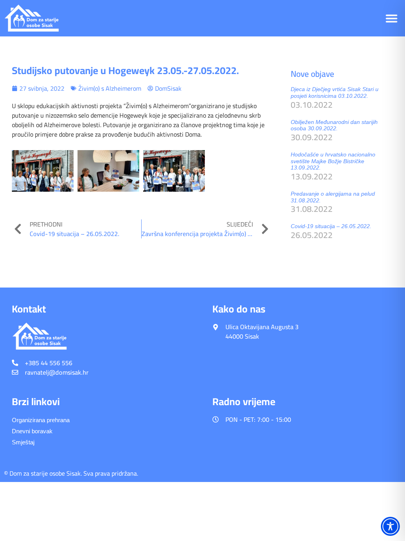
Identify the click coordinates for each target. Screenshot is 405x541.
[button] (391, 18)
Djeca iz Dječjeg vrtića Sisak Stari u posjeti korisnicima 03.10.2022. (335, 92)
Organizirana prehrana (41, 420)
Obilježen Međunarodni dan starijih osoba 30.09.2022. (334, 125)
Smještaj (23, 442)
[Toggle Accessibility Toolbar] (390, 526)
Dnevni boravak (32, 431)
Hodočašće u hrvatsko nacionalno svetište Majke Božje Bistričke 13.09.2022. (333, 161)
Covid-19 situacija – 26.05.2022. (331, 226)
